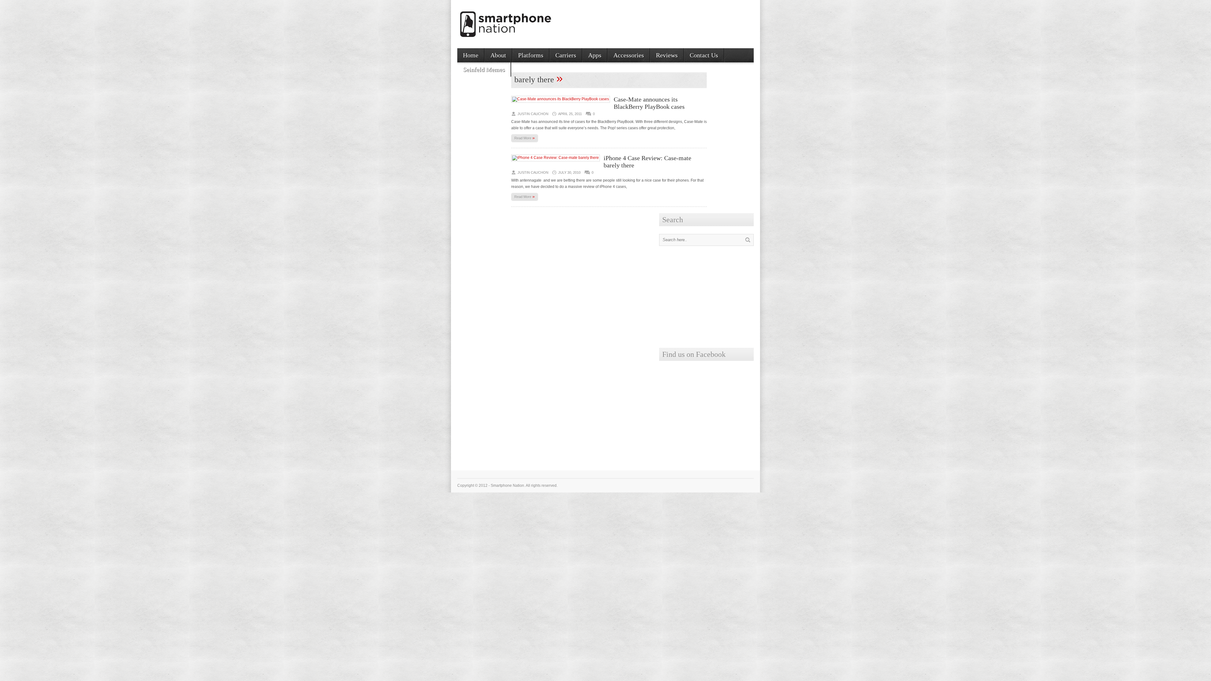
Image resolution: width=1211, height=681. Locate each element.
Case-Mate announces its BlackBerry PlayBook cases (649, 103)
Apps (594, 55)
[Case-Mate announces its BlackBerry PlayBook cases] (560, 99)
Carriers (565, 55)
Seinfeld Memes (484, 69)
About (498, 55)
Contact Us (704, 55)
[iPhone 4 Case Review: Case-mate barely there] (555, 157)
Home (470, 55)
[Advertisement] (680, 21)
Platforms (530, 55)
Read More (524, 137)
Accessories (628, 55)
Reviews (667, 55)
